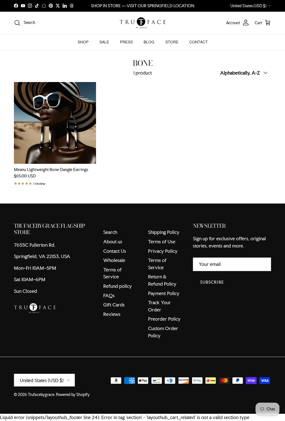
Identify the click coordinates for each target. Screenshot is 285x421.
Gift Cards (114, 305)
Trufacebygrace (41, 394)
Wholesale (114, 260)
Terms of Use (161, 241)
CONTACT (198, 42)
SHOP (83, 42)
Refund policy (117, 286)
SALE (104, 42)
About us (112, 241)
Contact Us (114, 251)
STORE (171, 42)
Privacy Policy (163, 251)
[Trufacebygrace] (143, 22)
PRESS (126, 42)
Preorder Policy (164, 319)
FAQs (109, 295)
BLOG (149, 42)
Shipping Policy (164, 232)
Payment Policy (164, 293)
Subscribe (212, 282)
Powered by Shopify (73, 394)
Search (110, 232)
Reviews (112, 314)
